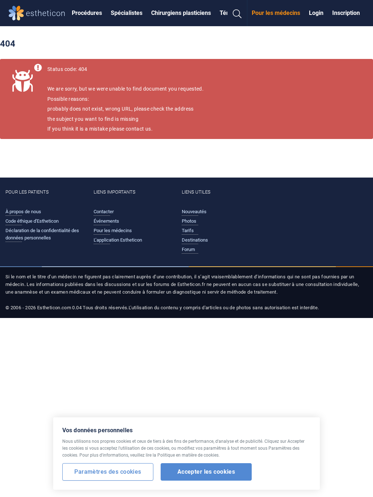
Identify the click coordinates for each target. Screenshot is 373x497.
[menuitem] (86, 13)
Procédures (87, 12)
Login (316, 12)
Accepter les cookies (206, 471)
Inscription (346, 12)
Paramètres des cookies (107, 471)
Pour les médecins (276, 12)
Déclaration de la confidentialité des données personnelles (42, 234)
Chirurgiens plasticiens (181, 12)
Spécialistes (126, 12)
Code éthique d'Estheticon (32, 221)
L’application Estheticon (118, 240)
